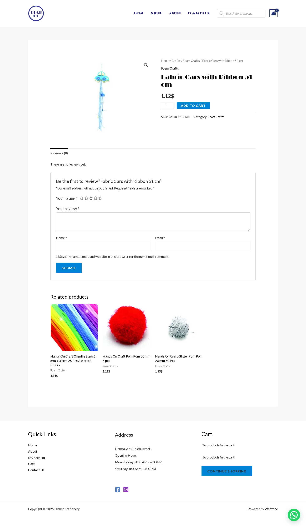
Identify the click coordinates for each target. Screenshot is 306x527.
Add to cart (193, 105)
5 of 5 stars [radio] (100, 198)
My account (36, 458)
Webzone (271, 509)
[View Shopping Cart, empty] (273, 13)
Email (160, 238)
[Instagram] (126, 489)
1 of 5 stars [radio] (82, 198)
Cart (31, 464)
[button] (146, 65)
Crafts (176, 60)
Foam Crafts (191, 60)
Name (61, 238)
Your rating (67, 198)
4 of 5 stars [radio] (96, 198)
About (32, 451)
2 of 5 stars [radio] (86, 198)
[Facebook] (118, 489)
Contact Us (36, 470)
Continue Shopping (226, 471)
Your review (67, 208)
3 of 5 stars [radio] (91, 198)
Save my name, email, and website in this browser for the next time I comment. (114, 256)
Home (165, 60)
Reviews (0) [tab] (59, 153)
